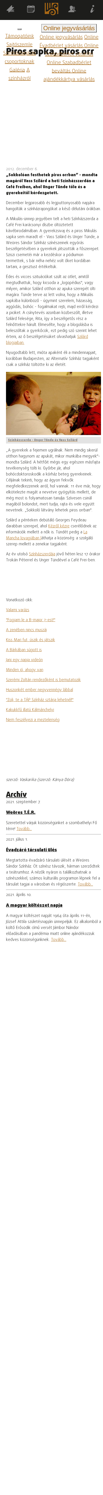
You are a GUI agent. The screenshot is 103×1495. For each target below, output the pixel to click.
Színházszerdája (42, 554)
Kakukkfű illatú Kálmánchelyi (30, 710)
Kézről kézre (59, 526)
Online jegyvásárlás (61, 37)
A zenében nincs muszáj (26, 630)
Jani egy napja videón (24, 660)
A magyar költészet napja (34, 905)
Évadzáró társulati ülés (31, 850)
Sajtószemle (19, 45)
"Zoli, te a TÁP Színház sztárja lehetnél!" (40, 700)
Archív (16, 795)
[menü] (20, 29)
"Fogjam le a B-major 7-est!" (30, 620)
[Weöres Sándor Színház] (51, 10)
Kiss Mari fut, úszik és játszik (30, 640)
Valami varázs (17, 610)
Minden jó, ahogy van (24, 670)
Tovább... (24, 829)
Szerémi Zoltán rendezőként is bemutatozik (43, 680)
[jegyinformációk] (92, 10)
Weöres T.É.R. (21, 812)
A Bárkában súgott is (24, 650)
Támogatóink (19, 36)
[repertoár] (10, 10)
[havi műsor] (30, 10)
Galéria (17, 70)
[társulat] (72, 10)
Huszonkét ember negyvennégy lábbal (39, 690)
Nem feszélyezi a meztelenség (33, 720)
